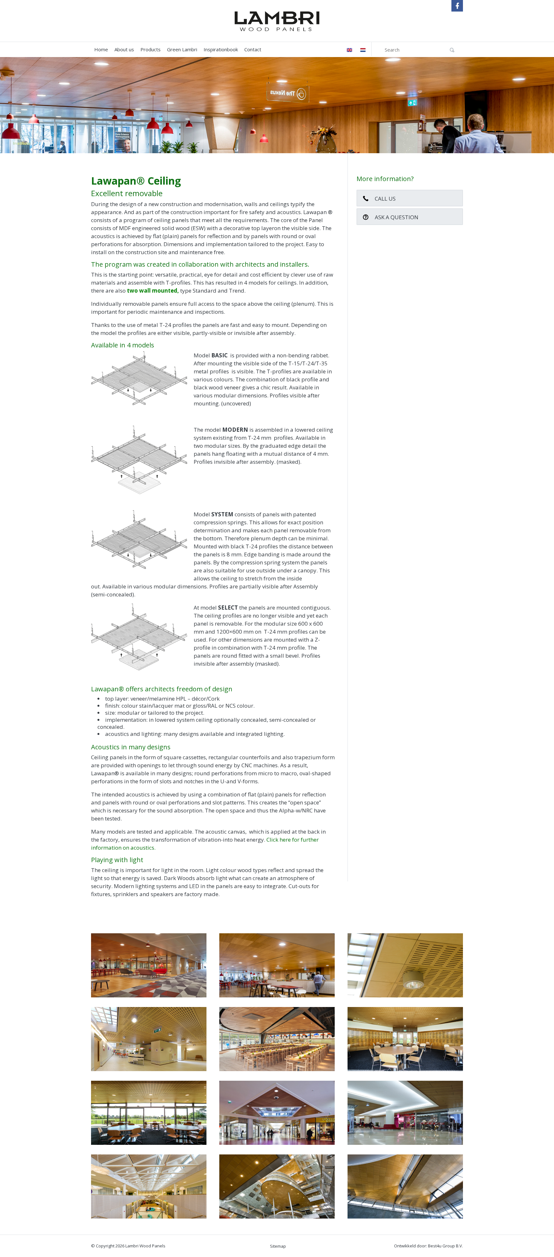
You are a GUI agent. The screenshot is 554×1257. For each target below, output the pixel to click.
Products (150, 49)
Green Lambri (182, 49)
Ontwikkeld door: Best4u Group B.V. (428, 1246)
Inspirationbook (221, 49)
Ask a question (396, 217)
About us (124, 49)
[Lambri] (277, 21)
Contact (252, 49)
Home (101, 49)
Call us (385, 198)
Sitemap (278, 1246)
